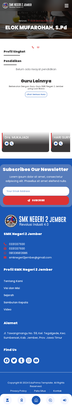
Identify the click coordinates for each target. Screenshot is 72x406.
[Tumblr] (21, 360)
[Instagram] (29, 360)
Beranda (23, 20)
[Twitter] (14, 360)
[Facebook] (7, 360)
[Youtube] (36, 360)
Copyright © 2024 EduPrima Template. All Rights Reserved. (36, 384)
